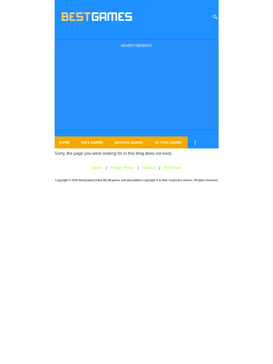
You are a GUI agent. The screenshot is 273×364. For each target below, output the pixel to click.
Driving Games (129, 142)
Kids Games (92, 142)
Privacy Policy (122, 167)
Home (64, 142)
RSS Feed (172, 167)
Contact (148, 167)
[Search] (215, 17)
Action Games (168, 142)
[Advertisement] (136, 88)
